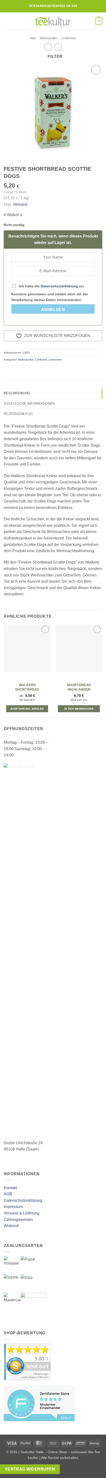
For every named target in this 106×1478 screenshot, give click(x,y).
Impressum (13, 1207)
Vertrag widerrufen (30, 1469)
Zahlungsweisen (18, 1219)
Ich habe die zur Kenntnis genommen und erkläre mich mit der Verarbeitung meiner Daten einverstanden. (49, 293)
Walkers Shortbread (27, 687)
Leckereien (68, 38)
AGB (8, 1194)
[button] (7, 21)
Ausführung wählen (27, 708)
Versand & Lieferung (21, 1213)
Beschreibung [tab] (17, 393)
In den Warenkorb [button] (78, 708)
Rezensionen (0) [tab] (18, 414)
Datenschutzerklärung (59, 286)
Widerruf (11, 1226)
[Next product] (48, 47)
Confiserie (41, 359)
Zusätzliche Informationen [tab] (29, 403)
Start (33, 38)
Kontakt (10, 1188)
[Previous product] (58, 47)
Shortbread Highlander (79, 687)
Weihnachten (48, 38)
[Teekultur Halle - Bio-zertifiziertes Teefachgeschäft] (53, 21)
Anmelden (53, 309)
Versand (20, 204)
